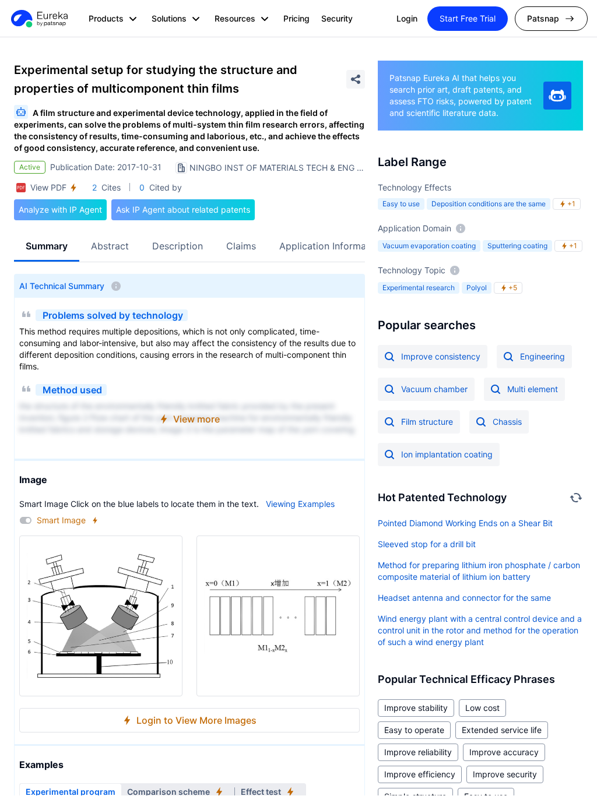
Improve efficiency (419, 774)
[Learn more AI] (557, 96)
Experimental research (418, 287)
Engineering (542, 356)
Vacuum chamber (434, 389)
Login (406, 18)
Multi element (532, 389)
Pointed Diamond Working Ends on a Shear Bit (465, 523)
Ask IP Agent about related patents (183, 209)
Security (337, 18)
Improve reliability (418, 752)
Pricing (296, 18)
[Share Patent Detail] (355, 79)
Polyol (476, 287)
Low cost (482, 708)
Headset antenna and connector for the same (464, 598)
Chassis (507, 422)
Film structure (427, 422)
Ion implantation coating (447, 454)
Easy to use (401, 203)
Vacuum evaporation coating (429, 245)
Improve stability (416, 708)
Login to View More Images (196, 720)
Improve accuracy (504, 752)
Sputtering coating (517, 245)
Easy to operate (414, 730)
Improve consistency (440, 356)
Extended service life (502, 730)
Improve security (505, 774)
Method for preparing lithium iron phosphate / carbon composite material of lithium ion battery (479, 571)
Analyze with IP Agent (60, 209)
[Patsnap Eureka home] (38, 18)
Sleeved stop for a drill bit (427, 544)
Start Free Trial (468, 18)
